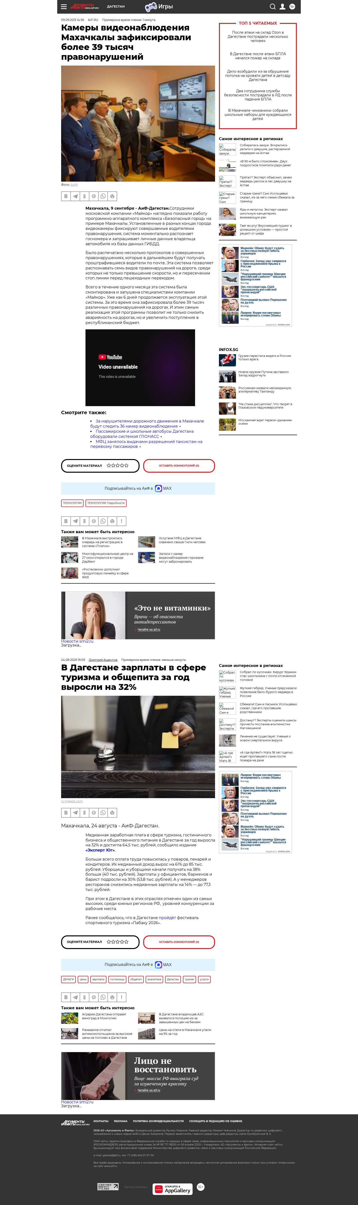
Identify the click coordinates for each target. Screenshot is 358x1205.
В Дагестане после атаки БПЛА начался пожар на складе (258, 56)
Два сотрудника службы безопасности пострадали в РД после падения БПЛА (258, 95)
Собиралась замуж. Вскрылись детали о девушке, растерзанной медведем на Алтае (265, 149)
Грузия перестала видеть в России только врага (264, 357)
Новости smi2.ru (77, 641)
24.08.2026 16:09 (73, 660)
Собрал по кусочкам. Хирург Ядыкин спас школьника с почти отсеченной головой (268, 676)
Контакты (101, 1121)
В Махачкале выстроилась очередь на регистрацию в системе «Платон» (102, 542)
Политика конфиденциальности (158, 1121)
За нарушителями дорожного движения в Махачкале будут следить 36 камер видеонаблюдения (147, 424)
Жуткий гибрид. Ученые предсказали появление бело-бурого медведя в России (268, 692)
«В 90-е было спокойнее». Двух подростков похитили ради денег (265, 163)
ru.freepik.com (72, 801)
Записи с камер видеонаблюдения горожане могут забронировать (181, 557)
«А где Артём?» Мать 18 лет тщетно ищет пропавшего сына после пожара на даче (266, 756)
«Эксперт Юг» (100, 850)
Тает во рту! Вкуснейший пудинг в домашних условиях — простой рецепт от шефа (266, 229)
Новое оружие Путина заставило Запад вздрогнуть (263, 373)
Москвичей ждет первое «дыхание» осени (265, 422)
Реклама (120, 1121)
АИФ (74, 184)
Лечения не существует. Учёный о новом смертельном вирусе (265, 738)
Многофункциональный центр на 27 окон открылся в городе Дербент (107, 557)
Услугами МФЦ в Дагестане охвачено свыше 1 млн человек (182, 540)
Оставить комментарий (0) (179, 465)
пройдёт (167, 917)
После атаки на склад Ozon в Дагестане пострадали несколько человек (258, 36)
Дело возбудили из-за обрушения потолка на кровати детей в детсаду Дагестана (258, 75)
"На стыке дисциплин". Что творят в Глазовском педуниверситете (265, 405)
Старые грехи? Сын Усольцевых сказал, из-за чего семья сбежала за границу (267, 197)
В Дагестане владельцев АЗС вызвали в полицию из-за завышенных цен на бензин (181, 1018)
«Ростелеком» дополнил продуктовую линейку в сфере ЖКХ (105, 573)
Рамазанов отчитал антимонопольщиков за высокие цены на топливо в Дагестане (107, 1033)
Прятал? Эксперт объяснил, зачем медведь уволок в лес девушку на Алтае (266, 181)
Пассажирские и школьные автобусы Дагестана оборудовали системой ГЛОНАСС (142, 434)
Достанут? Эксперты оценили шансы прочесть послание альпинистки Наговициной (268, 724)
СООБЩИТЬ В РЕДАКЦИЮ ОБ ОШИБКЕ (215, 1121)
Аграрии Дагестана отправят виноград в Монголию (104, 1016)
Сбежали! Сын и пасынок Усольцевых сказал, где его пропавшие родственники (268, 708)
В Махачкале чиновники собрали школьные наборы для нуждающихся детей (258, 114)
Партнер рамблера (135, 1186)
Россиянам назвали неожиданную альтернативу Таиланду (264, 389)
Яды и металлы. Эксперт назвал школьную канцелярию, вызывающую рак (264, 213)
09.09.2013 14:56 (72, 20)
